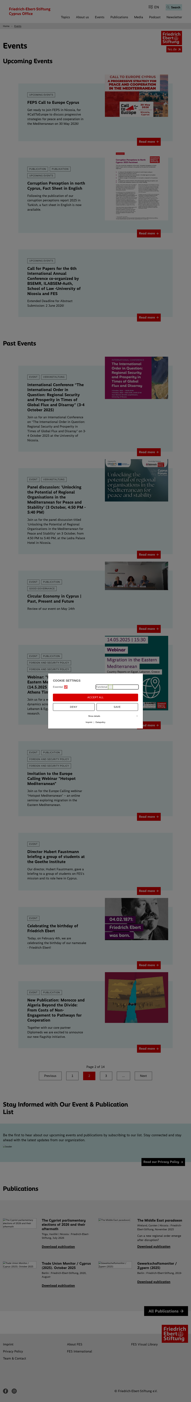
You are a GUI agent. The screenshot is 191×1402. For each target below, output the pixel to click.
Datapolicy (100, 722)
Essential (58, 687)
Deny (73, 707)
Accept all (95, 697)
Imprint (89, 722)
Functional (101, 687)
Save (117, 707)
